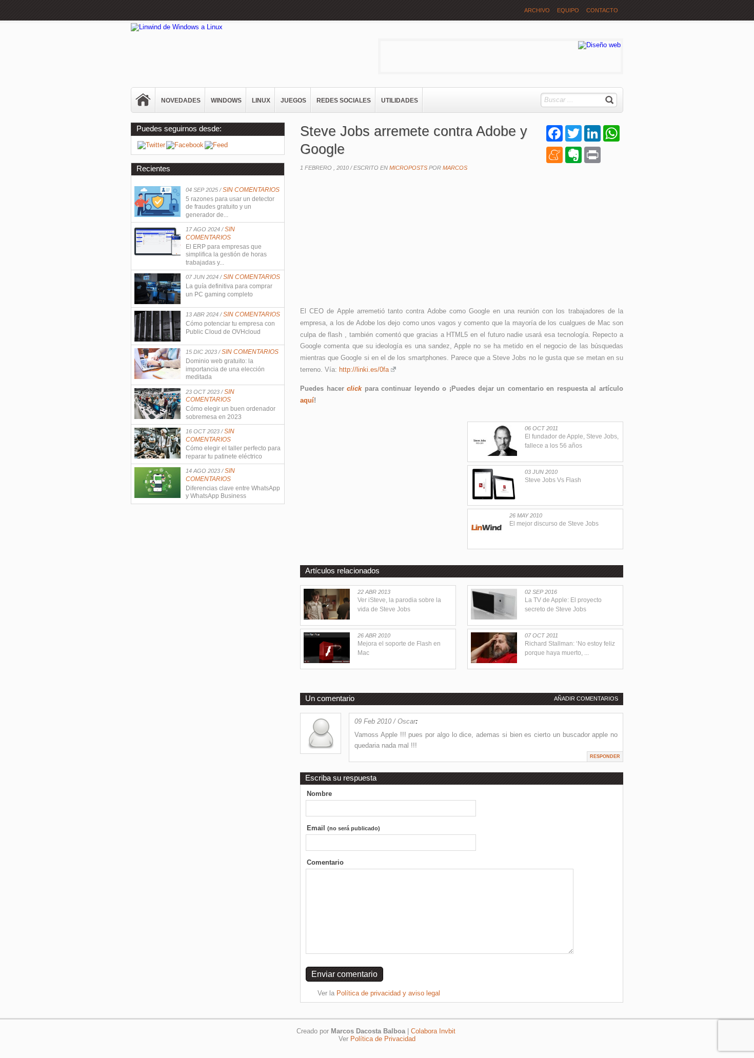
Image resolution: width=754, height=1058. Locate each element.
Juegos (293, 100)
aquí (307, 400)
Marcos (455, 168)
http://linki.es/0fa (364, 369)
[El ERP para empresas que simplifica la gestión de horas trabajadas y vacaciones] (157, 254)
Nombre (319, 793)
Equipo (568, 10)
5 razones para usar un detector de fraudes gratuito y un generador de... (230, 206)
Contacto (602, 10)
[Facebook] (185, 145)
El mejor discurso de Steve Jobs (554, 523)
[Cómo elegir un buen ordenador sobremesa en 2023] (157, 417)
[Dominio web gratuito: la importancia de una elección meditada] (157, 377)
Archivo (537, 10)
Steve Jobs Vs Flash (553, 480)
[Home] (143, 100)
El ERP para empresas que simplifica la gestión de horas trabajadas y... (226, 254)
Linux (261, 100)
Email (343, 828)
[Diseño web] (599, 45)
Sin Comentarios (251, 189)
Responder (605, 756)
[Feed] (216, 145)
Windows (226, 100)
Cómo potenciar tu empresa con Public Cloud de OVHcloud (230, 327)
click (354, 388)
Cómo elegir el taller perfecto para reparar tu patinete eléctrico (233, 452)
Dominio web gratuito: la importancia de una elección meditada (225, 369)
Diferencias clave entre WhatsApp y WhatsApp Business (233, 492)
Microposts (408, 168)
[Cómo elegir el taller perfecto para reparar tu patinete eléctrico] (157, 456)
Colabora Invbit (433, 1031)
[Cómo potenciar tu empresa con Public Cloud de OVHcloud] (157, 339)
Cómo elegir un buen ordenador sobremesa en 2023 (230, 413)
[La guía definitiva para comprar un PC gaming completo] (157, 302)
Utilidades (399, 100)
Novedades (181, 100)
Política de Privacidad (382, 1039)
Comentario (325, 862)
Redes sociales (343, 100)
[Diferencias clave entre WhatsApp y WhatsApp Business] (157, 496)
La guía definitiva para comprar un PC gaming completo (229, 290)
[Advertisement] (377, 241)
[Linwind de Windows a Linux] (177, 27)
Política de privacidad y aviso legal (388, 993)
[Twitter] (151, 145)
